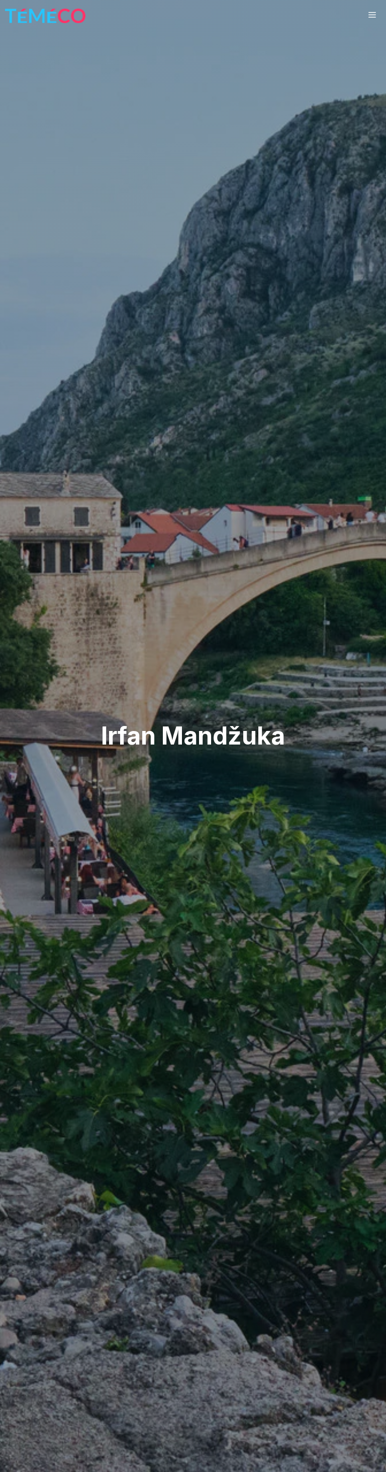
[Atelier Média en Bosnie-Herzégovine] (45, 15)
